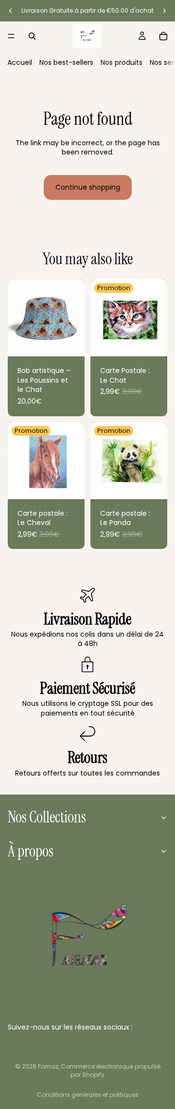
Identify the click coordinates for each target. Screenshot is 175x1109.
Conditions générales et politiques (88, 1094)
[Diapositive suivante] (164, 10)
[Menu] (11, 36)
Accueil (19, 62)
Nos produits (121, 62)
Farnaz (48, 1066)
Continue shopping (87, 187)
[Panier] (163, 36)
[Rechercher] (32, 36)
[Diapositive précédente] (10, 10)
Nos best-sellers (66, 62)
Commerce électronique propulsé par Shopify (110, 1070)
